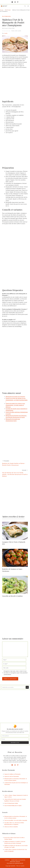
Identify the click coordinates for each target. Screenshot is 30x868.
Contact (7, 860)
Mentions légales (15, 861)
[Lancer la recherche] (27, 687)
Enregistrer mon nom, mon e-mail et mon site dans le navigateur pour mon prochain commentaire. (16, 672)
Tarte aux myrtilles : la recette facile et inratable (15, 820)
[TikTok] (17, 2)
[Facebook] (12, 2)
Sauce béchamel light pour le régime (12, 805)
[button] (25, 6)
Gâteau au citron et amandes (11, 826)
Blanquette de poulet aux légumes (15, 396)
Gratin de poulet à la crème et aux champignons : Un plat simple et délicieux (15, 405)
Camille (5, 33)
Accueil (1, 10)
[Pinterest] (17, 765)
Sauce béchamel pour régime (11, 803)
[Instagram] (15, 2)
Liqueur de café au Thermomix (11, 776)
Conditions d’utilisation (18, 860)
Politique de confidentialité (15, 863)
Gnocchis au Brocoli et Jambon (12, 596)
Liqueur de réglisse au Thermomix (12, 774)
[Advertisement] (15, 85)
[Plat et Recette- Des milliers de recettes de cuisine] (4, 6)
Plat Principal (7, 10)
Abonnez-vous (15, 742)
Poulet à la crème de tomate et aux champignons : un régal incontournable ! (17, 400)
